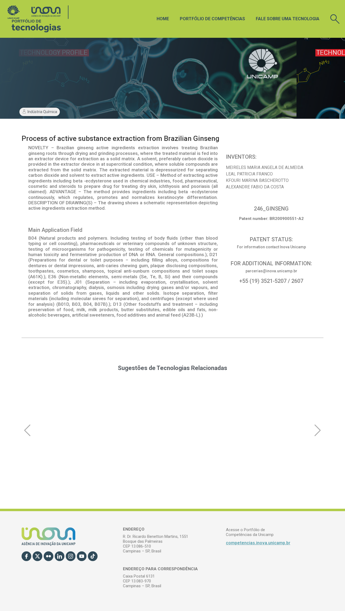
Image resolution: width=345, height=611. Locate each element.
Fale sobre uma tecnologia (287, 18)
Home (163, 18)
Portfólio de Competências (212, 18)
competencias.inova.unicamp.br (258, 542)
